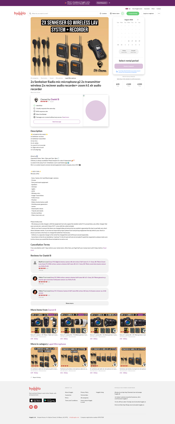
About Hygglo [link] (69, 392)
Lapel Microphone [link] (57, 344)
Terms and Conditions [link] (71, 400)
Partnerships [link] (84, 395)
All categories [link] (85, 398)
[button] (109, 3)
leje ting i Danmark (127, 392)
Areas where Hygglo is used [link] (87, 401)
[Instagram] (36, 407)
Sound (51, 78)
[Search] (122, 13)
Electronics (44, 78)
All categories (34, 78)
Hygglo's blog (100, 392)
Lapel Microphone (70, 78)
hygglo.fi (125, 398)
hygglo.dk (117, 394)
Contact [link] (159, 8)
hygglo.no (141, 405)
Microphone (59, 78)
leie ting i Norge (125, 405)
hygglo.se (143, 402)
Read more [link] (65, 117)
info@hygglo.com (74, 417)
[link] (20, 13)
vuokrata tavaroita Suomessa (129, 397)
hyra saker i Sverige (125, 402)
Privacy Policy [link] (84, 392)
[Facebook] (31, 407)
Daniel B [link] (55, 99)
